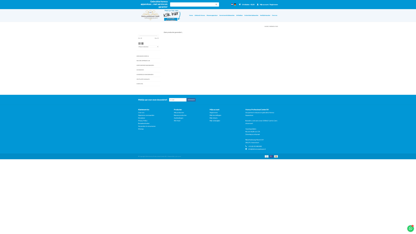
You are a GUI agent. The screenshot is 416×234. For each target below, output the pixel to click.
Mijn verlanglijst (215, 121)
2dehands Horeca (200, 15)
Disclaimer (141, 118)
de (235, 4)
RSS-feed (177, 121)
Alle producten (179, 112)
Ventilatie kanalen (265, 15)
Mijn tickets (214, 118)
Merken (272, 26)
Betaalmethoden (144, 123)
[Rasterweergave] (139, 43)
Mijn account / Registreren (269, 4)
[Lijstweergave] (142, 43)
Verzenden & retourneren (147, 126)
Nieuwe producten (180, 115)
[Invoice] (266, 156)
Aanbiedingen (178, 118)
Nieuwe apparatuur (212, 15)
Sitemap (141, 129)
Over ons (274, 15)
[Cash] (275, 156)
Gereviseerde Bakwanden (227, 15)
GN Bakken (239, 15)
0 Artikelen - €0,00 (248, 4)
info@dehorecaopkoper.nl (257, 149)
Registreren (214, 112)
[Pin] (271, 156)
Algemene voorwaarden (146, 115)
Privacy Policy (142, 121)
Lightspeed (178, 156)
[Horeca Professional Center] (149, 15)
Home (191, 15)
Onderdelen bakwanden (251, 15)
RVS (277, 26)
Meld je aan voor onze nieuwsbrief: (152, 100)
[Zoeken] (216, 4)
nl (232, 4)
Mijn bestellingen (215, 115)
